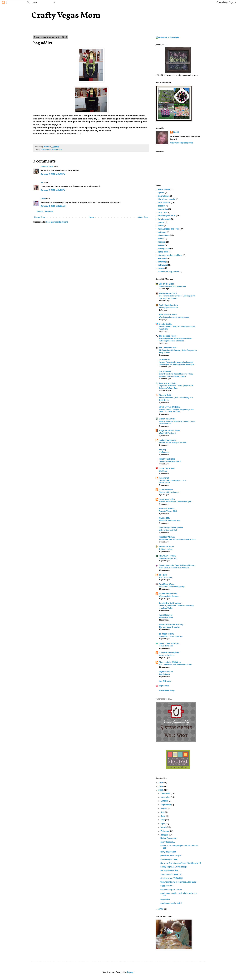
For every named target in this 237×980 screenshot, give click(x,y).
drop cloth (162, 212)
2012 (160, 782)
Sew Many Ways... (167, 584)
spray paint (163, 252)
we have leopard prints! (171, 889)
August (164, 808)
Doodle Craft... (165, 324)
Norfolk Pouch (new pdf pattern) (173, 442)
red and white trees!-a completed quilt (175, 502)
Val (42, 183)
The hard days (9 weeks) (169, 627)
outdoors (162, 232)
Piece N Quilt (165, 395)
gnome (161, 222)
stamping (162, 258)
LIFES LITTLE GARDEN (169, 407)
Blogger (130, 972)
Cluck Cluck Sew (166, 468)
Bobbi (176, 132)
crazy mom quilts (167, 499)
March (164, 827)
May (163, 820)
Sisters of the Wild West (170, 662)
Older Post (143, 217)
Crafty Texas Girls (167, 419)
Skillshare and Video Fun (169, 521)
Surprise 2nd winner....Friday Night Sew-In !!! (180, 863)
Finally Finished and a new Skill (172, 286)
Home (91, 217)
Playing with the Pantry (169, 492)
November (166, 797)
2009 (160, 909)
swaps (161, 268)
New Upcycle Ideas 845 (168, 308)
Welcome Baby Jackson (169, 596)
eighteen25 (164, 686)
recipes (161, 242)
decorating (163, 209)
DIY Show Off (165, 371)
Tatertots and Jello (167, 383)
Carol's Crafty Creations (170, 603)
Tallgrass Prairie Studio (169, 430)
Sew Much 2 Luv (166, 546)
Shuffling (163, 471)
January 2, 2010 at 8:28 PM (53, 174)
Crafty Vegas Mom (66, 15)
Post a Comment (45, 212)
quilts (160, 239)
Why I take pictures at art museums (174, 317)
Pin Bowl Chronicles (167, 558)
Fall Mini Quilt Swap (169, 859)
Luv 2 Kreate (165, 681)
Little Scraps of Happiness (171, 527)
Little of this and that (168, 530)
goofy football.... (167, 842)
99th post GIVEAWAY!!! (170, 874)
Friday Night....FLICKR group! (173, 867)
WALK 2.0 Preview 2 (167, 433)
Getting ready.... (165, 549)
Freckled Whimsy (167, 537)
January (165, 835)
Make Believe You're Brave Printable (174, 568)
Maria (43, 199)
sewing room (164, 248)
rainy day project (168, 852)
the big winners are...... (170, 871)
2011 (160, 786)
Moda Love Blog (166, 617)
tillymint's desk (166, 672)
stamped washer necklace (170, 255)
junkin (160, 225)
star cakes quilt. (165, 577)
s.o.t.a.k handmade (167, 440)
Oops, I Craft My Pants (169, 643)
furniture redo (164, 219)
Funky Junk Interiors (168, 305)
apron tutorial (164, 189)
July (163, 812)
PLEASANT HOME (167, 556)
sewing (161, 245)
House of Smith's (167, 508)
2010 (160, 790)
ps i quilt (163, 575)
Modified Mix (164, 518)
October (165, 801)
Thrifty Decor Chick (168, 293)
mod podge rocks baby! (171, 903)
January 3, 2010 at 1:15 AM (53, 206)
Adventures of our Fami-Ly (171, 624)
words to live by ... (166, 655)
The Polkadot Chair (167, 348)
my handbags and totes (51, 149)
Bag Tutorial (163, 196)
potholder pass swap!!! (170, 855)
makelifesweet (165, 615)
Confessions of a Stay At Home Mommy (177, 565)
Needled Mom (47, 167)
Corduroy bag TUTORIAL (171, 878)
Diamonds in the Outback (170, 461)
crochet (161, 206)
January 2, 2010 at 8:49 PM (53, 190)
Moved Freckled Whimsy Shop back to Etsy (177, 539)
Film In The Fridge (167, 459)
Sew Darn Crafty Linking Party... (172, 587)
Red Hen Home (166, 490)
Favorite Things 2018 (168, 511)
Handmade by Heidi (168, 594)
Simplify (162, 449)
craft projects (164, 203)
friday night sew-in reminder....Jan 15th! (178, 882)
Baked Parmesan (168, 838)
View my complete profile (181, 143)
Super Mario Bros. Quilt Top (171, 636)
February (165, 831)
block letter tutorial (166, 199)
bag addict (165, 899)
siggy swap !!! (166, 886)
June (163, 816)
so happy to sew (166, 634)
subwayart (163, 265)
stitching (162, 262)
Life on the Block (166, 284)
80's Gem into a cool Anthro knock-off (175, 665)
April (163, 823)
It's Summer (164, 452)
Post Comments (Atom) (57, 222)
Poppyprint (164, 478)
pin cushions (164, 235)
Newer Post (39, 217)
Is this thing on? (166, 646)
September (166, 805)
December (166, 793)
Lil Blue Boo (164, 360)
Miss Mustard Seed (168, 315)
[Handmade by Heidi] (178, 72)
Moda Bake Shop (166, 690)
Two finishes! (164, 674)
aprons (161, 193)
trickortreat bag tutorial (168, 272)
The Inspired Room (167, 336)
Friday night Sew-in (166, 216)
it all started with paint (169, 653)
